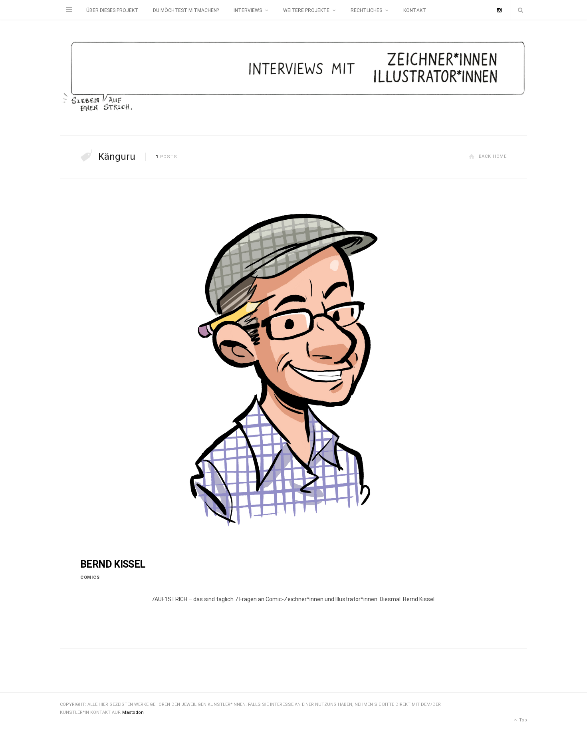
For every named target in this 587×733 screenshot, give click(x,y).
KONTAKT (414, 10)
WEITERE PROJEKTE (306, 10)
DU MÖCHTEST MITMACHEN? (186, 10)
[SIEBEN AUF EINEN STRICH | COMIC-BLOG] (293, 77)
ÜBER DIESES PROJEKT (112, 10)
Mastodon (133, 712)
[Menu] (69, 10)
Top (522, 720)
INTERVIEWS (248, 10)
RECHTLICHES (366, 10)
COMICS (89, 577)
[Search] (518, 10)
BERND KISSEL (112, 564)
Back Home (493, 156)
